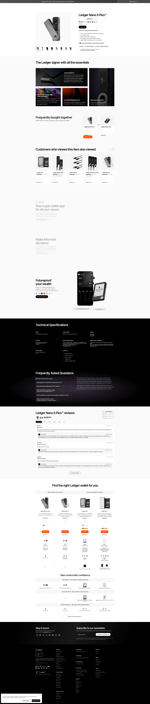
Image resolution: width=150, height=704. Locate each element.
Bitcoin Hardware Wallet (80, 674)
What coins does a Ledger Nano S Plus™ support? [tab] (48, 386)
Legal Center (98, 670)
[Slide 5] (61, 48)
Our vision (97, 659)
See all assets (58, 685)
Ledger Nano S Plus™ (89, 127)
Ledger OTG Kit (73, 172)
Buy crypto (58, 695)
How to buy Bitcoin (79, 673)
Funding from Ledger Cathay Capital (82, 657)
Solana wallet (58, 677)
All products (58, 666)
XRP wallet (58, 680)
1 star (64, 421)
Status (77, 689)
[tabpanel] (95, 384)
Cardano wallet (58, 679)
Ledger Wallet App (59, 668)
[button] (133, 1)
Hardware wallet (59, 661)
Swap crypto (58, 698)
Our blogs (97, 664)
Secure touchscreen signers (61, 659)
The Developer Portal (79, 663)
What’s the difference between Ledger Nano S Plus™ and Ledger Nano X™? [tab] (46, 390)
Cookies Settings (26, 700)
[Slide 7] (70, 48)
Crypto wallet (58, 687)
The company (98, 662)
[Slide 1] (42, 48)
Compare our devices (60, 658)
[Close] (40, 695)
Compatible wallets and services (81, 671)
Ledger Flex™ (40, 172)
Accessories (58, 664)
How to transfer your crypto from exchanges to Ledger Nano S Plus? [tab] (53, 395)
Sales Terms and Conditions (100, 672)
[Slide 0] (38, 48)
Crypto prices (58, 693)
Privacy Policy (98, 673)
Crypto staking (58, 696)
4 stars (49, 421)
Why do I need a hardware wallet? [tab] (45, 378)
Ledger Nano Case (106, 127)
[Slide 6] (66, 48)
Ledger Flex (58, 653)
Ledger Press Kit (79, 685)
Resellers (77, 684)
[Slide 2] (47, 48)
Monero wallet (58, 682)
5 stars (44, 421)
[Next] (69, 29)
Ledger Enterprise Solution (80, 651)
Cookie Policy (98, 675)
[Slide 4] (56, 48)
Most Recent (39, 421)
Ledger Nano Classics (60, 656)
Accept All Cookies (36, 700)
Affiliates (77, 687)
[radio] (79, 22)
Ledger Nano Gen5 (59, 651)
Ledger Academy (99, 661)
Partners (77, 692)
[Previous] (38, 29)
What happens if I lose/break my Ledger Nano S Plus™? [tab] (49, 382)
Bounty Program (78, 682)
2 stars (59, 421)
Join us (97, 651)
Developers (78, 690)
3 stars (54, 421)
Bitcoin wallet (58, 674)
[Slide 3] (52, 48)
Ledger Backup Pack (58, 172)
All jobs (97, 653)
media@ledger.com (46, 632)
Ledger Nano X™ (106, 172)
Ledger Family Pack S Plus (92, 172)
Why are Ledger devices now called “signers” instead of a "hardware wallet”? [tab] (46, 399)
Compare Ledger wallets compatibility (87, 50)
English (38, 654)
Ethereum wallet (59, 675)
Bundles (57, 663)
